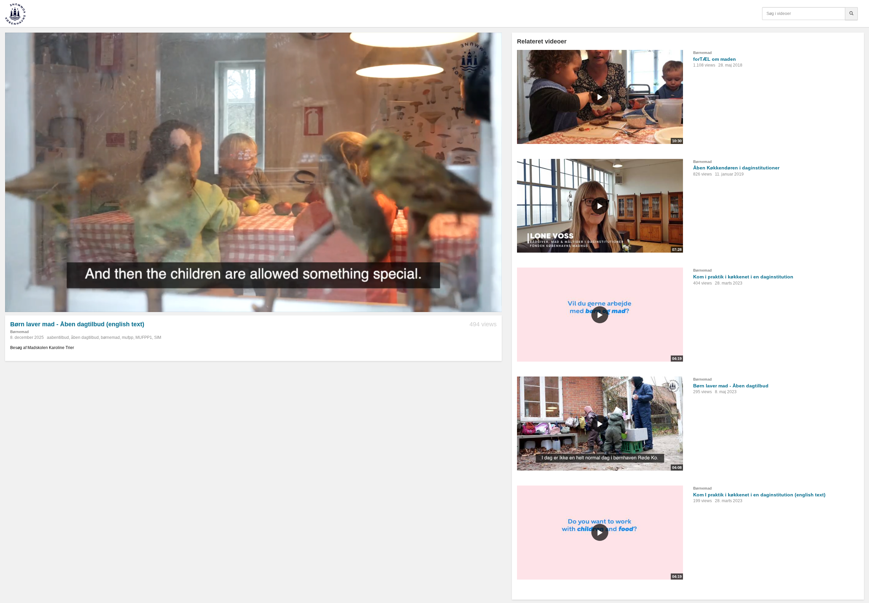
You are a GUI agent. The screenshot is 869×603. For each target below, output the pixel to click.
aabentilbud (58, 337)
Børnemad (19, 332)
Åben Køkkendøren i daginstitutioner (736, 167)
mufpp (127, 337)
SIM (157, 337)
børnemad (110, 337)
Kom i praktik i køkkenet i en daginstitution (743, 276)
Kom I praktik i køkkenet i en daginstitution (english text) (759, 494)
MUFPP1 (143, 337)
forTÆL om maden (714, 59)
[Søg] (851, 13)
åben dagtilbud (85, 337)
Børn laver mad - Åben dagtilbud (731, 385)
